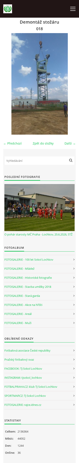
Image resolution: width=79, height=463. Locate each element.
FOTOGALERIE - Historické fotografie (28, 278)
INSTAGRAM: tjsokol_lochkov (23, 378)
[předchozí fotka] (10, 84)
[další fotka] (69, 84)
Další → (70, 143)
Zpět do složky (43, 143)
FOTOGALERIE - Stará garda (22, 296)
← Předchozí (12, 143)
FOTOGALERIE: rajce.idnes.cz (22, 405)
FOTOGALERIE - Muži (17, 323)
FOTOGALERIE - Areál (18, 314)
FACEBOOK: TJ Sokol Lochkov (23, 369)
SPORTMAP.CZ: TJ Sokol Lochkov (25, 396)
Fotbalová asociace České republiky (27, 350)
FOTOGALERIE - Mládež (19, 269)
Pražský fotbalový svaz (19, 359)
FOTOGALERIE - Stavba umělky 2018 (27, 287)
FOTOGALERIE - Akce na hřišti (23, 305)
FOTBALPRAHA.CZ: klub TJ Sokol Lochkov (30, 387)
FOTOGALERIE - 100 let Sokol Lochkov (28, 260)
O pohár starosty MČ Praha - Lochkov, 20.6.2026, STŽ (38, 234)
